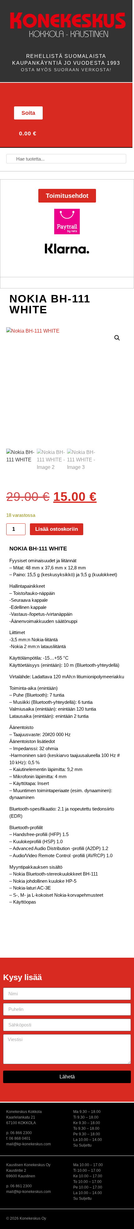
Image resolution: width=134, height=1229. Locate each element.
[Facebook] (81, 112)
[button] (20, 94)
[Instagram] (95, 112)
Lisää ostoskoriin (56, 529)
